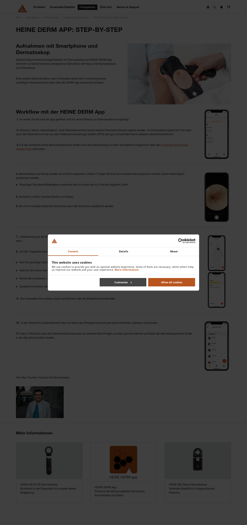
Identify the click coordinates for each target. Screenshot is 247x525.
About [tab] (174, 251)
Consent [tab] (73, 251)
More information (127, 269)
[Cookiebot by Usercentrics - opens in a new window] (180, 240)
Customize (121, 282)
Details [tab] (123, 251)
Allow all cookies (171, 282)
